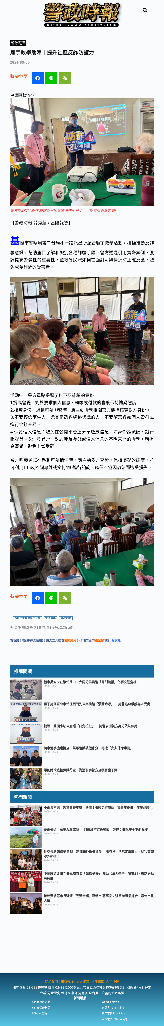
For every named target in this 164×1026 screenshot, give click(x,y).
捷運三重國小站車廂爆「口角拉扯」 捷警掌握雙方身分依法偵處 (90, 726)
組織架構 (67, 982)
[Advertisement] (82, 945)
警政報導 (18, 43)
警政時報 (66, 618)
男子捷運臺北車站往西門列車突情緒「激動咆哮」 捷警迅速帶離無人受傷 (97, 704)
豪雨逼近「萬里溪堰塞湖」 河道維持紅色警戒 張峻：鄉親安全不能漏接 (96, 830)
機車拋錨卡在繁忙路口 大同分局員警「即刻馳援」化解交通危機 (90, 682)
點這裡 (116, 640)
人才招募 (83, 982)
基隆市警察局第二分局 (28, 618)
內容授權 (112, 982)
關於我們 (52, 982)
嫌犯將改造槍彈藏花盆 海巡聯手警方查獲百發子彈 (80, 770)
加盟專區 (97, 982)
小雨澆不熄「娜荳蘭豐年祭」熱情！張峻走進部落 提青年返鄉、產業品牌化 (98, 807)
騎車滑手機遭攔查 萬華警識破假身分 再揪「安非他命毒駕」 (88, 748)
